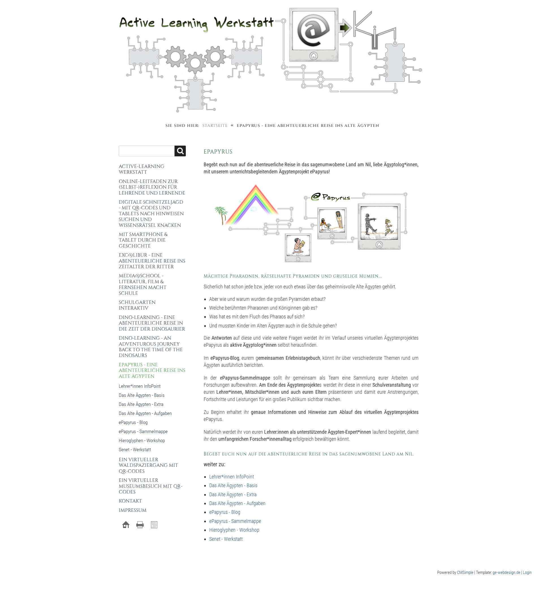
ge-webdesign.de (506, 572)
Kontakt (130, 501)
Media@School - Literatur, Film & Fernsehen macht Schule (143, 284)
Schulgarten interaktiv (137, 305)
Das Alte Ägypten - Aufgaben (237, 503)
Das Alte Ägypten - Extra (233, 494)
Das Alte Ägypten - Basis (233, 485)
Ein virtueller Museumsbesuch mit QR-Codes (150, 486)
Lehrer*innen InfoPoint (231, 477)
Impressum (132, 510)
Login (527, 572)
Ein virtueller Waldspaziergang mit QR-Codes (148, 465)
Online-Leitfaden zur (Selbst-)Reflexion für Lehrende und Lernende (152, 187)
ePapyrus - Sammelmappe (235, 521)
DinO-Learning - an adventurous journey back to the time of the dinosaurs (151, 347)
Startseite (215, 125)
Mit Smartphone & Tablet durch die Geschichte (143, 240)
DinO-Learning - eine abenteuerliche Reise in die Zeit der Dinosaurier (152, 323)
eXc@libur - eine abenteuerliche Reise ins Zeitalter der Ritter (152, 261)
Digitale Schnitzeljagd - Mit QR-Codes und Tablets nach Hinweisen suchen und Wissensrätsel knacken (151, 214)
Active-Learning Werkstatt (141, 169)
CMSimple (465, 572)
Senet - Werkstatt (226, 539)
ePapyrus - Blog (224, 512)
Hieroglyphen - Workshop (234, 530)
